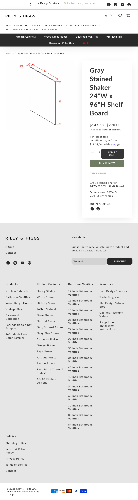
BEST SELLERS (50, 29)
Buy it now (107, 163)
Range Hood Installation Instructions (107, 326)
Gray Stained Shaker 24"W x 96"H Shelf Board (40, 53)
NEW (8, 25)
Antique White (46, 357)
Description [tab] (98, 173)
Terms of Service (16, 464)
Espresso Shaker (47, 339)
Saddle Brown (46, 363)
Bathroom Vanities (87, 36)
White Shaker (46, 297)
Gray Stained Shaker (50, 327)
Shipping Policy (16, 443)
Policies (11, 435)
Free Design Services (113, 291)
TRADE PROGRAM (53, 25)
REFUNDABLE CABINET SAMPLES (84, 25)
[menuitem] (8, 25)
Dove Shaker (45, 315)
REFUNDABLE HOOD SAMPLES (22, 29)
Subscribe (120, 261)
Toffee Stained (46, 309)
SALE (85, 43)
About (10, 246)
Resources (106, 283)
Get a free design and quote (80, 3)
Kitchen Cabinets (25, 36)
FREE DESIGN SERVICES (27, 25)
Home (9, 53)
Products (12, 283)
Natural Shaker (47, 321)
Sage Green (44, 351)
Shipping (94, 130)
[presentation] (30, 3)
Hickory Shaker (47, 303)
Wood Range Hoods (55, 36)
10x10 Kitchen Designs (46, 380)
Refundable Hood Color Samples (17, 335)
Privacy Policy (15, 458)
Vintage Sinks (114, 36)
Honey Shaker (46, 291)
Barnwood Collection (61, 43)
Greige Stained (46, 345)
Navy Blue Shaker (48, 333)
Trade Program (109, 297)
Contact (11, 252)
